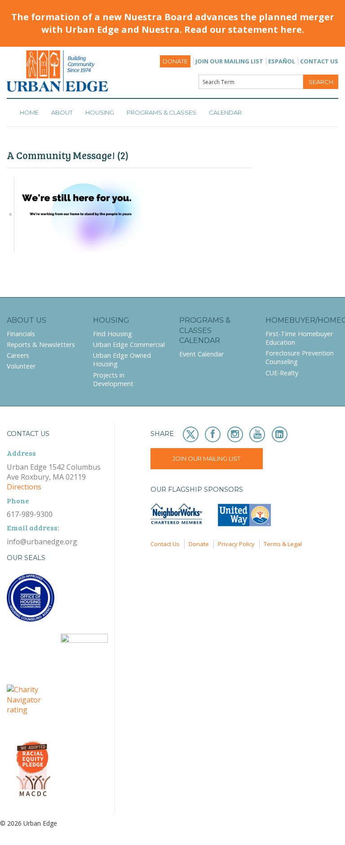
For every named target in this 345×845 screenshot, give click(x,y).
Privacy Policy (236, 544)
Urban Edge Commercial (129, 344)
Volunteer (21, 366)
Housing (99, 112)
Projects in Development (113, 379)
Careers (18, 355)
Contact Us (319, 61)
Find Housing (112, 333)
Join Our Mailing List (229, 61)
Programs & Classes (161, 112)
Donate (175, 61)
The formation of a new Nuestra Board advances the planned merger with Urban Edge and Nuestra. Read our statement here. (172, 23)
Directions (24, 487)
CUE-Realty (281, 373)
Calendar (225, 112)
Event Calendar (201, 354)
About (62, 112)
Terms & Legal (283, 544)
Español (281, 61)
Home (29, 112)
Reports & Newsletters (41, 344)
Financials (21, 333)
